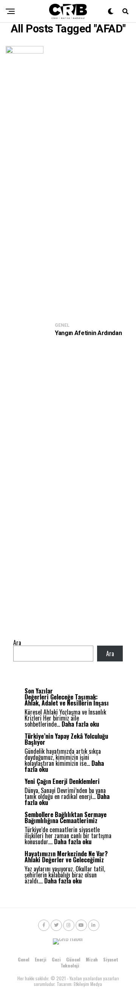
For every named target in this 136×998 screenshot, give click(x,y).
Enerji (40, 959)
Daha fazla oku (80, 724)
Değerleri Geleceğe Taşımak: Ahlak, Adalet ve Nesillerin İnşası (67, 699)
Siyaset (110, 959)
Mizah (92, 959)
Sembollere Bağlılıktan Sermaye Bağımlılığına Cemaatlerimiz (66, 817)
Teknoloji (69, 965)
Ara (17, 642)
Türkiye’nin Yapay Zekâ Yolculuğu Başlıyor (66, 739)
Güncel (73, 959)
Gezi (56, 959)
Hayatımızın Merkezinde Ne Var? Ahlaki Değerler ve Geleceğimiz (66, 856)
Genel (23, 959)
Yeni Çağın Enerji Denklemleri (62, 781)
